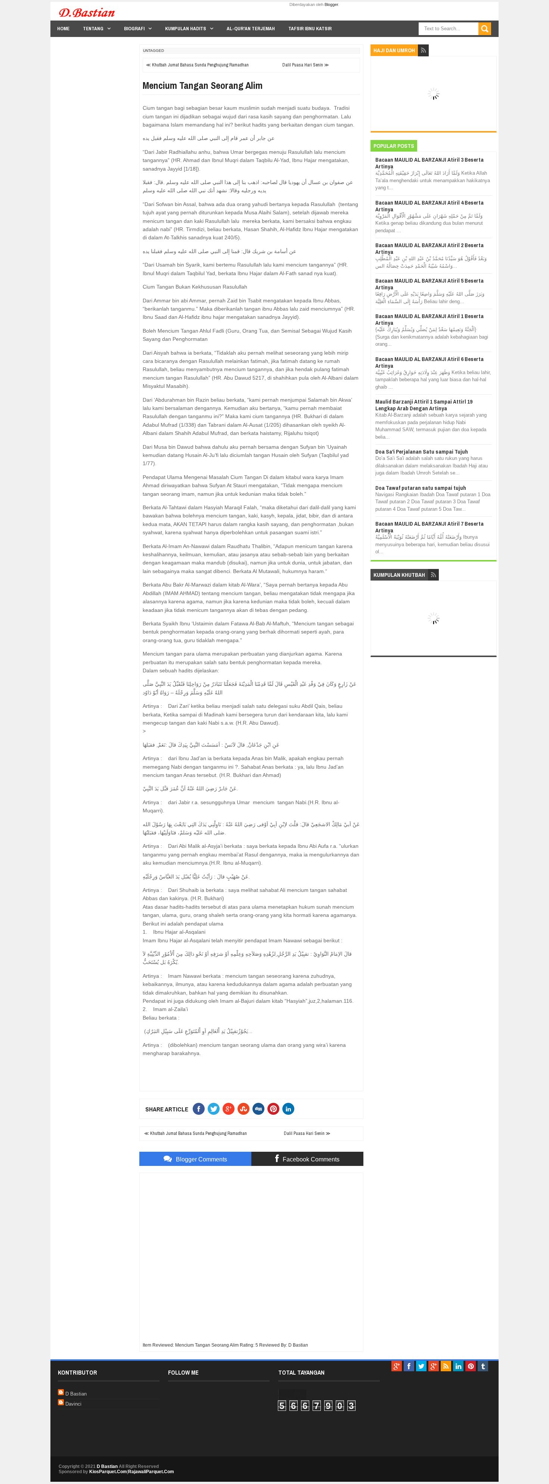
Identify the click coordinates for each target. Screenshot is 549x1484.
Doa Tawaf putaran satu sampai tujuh (420, 488)
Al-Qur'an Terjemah (251, 28)
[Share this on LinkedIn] (289, 1109)
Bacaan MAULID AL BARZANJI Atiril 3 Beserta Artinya (429, 163)
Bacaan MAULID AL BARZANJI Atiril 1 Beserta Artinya (429, 319)
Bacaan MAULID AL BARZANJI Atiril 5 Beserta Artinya (429, 284)
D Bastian (76, 1394)
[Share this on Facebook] (200, 1109)
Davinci (73, 1404)
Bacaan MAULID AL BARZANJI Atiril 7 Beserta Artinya (429, 527)
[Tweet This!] (215, 1109)
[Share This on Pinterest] (274, 1109)
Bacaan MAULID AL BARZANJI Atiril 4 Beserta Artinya (429, 206)
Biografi (134, 28)
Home (63, 28)
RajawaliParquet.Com (151, 1471)
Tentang (93, 28)
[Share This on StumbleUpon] (245, 1109)
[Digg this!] (259, 1109)
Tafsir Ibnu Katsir (310, 28)
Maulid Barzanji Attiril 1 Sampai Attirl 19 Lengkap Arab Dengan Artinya (423, 405)
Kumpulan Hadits (185, 28)
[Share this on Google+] (230, 1109)
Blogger (331, 4)
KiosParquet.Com (108, 1471)
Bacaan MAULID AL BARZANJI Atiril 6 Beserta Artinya (429, 362)
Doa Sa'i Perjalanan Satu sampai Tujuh (421, 451)
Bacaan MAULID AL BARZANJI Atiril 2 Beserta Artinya (429, 248)
